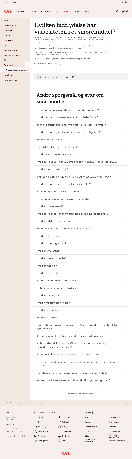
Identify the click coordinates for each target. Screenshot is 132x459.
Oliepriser (88, 436)
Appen (40, 417)
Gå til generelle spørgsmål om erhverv (81, 393)
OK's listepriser (114, 422)
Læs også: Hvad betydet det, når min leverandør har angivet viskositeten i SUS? (66, 59)
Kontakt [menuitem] (75, 11)
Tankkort (41, 436)
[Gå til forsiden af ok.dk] (8, 11)
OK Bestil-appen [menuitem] (11, 50)
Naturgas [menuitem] (8, 40)
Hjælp (21, 403)
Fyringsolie (66, 422)
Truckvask (66, 436)
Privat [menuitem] (6, 2)
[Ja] (67, 76)
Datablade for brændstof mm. (114, 436)
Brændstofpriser (91, 427)
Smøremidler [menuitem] (10, 65)
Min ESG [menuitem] (8, 30)
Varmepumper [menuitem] (11, 80)
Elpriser (87, 431)
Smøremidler (28, 403)
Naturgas (65, 427)
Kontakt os (10, 424)
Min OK (87, 417)
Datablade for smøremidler (90, 441)
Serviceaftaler (43, 431)
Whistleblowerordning (117, 440)
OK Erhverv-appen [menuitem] (12, 55)
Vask (64, 441)
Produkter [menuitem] (20, 11)
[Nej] (72, 76)
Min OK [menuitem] (7, 35)
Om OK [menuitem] (85, 11)
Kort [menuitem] (6, 20)
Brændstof (66, 417)
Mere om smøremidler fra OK (48, 63)
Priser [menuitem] (6, 60)
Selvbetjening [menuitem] (46, 11)
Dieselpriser (113, 427)
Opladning (42, 427)
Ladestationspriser (116, 431)
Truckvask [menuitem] (9, 75)
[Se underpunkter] (27, 20)
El (38, 422)
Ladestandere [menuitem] (10, 25)
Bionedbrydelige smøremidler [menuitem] (17, 70)
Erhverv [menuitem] (14, 2)
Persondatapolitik (115, 417)
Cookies (88, 422)
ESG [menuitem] (58, 11)
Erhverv (16, 403)
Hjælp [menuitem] (65, 11)
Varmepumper (43, 441)
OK (11, 403)
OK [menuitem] (5, 45)
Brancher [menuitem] (32, 11)
